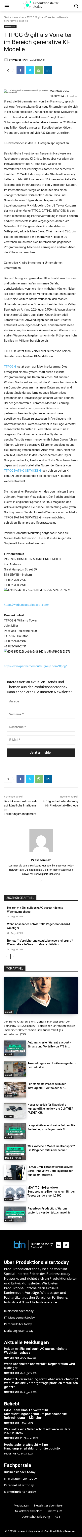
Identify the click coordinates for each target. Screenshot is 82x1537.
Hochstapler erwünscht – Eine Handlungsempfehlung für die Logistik (32, 1446)
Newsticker (18, 17)
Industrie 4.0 (12, 1453)
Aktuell (8, 1012)
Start (6, 17)
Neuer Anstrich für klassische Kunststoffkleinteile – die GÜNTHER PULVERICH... (50, 1108)
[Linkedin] (48, 70)
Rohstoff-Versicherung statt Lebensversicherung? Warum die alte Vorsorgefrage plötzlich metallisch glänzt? (41, 1383)
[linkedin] (41, 880)
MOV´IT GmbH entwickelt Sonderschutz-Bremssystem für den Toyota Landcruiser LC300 (51, 1191)
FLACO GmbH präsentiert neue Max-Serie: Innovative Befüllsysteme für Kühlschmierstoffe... (50, 1170)
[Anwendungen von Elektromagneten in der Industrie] (15, 1069)
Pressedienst (19, 59)
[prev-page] (6, 956)
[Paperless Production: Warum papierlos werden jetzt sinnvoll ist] (15, 1214)
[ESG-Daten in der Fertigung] (41, 995)
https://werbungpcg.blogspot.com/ (26, 605)
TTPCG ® (10, 366)
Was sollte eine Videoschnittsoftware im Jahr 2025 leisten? (37, 1431)
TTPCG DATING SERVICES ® (23, 470)
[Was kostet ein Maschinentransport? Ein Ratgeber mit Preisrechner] (15, 1152)
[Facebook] (20, 70)
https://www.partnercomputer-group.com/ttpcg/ (35, 666)
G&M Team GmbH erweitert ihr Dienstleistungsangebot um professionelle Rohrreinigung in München (35, 1414)
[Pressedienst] (6, 60)
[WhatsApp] (39, 70)
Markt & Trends (13, 1157)
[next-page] (12, 956)
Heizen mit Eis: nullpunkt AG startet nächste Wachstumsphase (35, 1350)
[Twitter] (30, 70)
